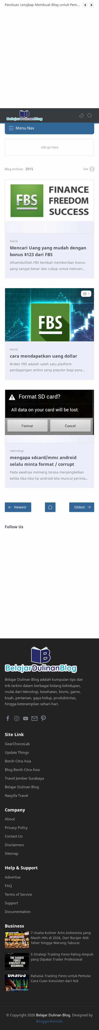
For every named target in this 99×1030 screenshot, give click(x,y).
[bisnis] (14, 241)
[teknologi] (17, 451)
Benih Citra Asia (18, 761)
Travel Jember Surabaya (24, 778)
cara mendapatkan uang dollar (43, 356)
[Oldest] (81, 507)
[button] (85, 5)
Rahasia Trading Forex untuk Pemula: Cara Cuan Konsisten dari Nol (61, 978)
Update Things (17, 752)
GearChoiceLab (17, 743)
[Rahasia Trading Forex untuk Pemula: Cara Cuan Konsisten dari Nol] (17, 982)
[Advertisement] (49, 59)
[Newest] (18, 507)
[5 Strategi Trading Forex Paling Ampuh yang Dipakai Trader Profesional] (17, 961)
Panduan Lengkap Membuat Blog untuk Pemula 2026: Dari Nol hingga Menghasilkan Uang (42, 4)
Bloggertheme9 (49, 1021)
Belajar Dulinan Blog (22, 786)
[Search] (89, 115)
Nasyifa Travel (16, 795)
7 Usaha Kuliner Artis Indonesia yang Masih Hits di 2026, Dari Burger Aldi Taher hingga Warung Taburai (61, 937)
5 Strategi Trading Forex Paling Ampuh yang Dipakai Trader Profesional (62, 957)
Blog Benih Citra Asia (22, 769)
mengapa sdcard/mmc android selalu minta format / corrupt (43, 461)
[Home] (50, 507)
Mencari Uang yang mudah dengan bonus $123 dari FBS (48, 251)
